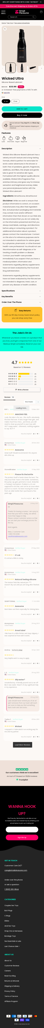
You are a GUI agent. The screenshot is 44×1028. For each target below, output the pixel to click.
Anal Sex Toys (10, 926)
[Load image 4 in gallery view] (33, 68)
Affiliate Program (11, 1001)
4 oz (6, 101)
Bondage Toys (10, 936)
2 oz (15, 101)
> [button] (22, 745)
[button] (2, 11)
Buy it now (22, 115)
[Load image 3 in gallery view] (22, 68)
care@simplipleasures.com (17, 536)
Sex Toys (10, 23)
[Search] (33, 17)
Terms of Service (11, 996)
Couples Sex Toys (11, 905)
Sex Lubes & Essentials (22, 23)
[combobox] (22, 17)
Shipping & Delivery (12, 986)
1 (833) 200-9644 (12, 889)
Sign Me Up (22, 837)
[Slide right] (41, 68)
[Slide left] (2, 68)
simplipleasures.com (24, 1024)
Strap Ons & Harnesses (13, 931)
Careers (8, 971)
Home (4, 23)
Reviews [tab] (7, 397)
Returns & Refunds (12, 981)
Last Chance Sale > (12, 946)
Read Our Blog (10, 976)
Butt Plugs (8, 910)
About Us (8, 960)
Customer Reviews (12, 966)
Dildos (7, 921)
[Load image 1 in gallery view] (11, 68)
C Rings (7, 916)
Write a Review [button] (23, 390)
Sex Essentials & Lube (13, 941)
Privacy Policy (10, 991)
